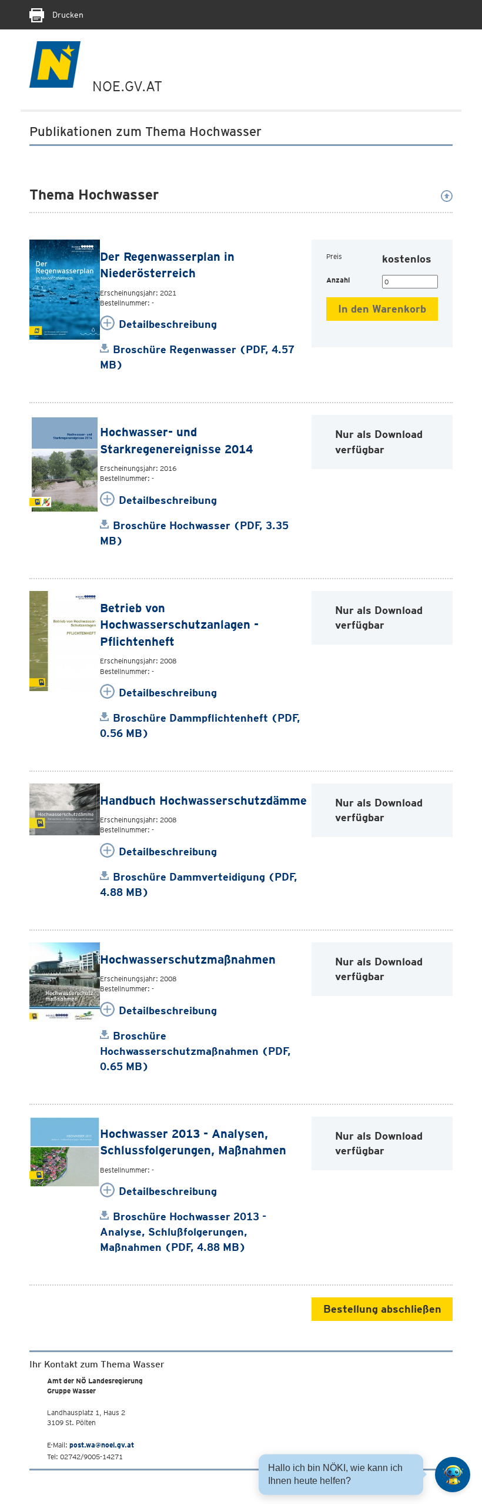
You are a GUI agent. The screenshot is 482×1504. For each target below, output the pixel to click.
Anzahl (338, 279)
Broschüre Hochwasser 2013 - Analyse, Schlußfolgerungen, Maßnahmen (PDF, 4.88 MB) (183, 1231)
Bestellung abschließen (382, 1309)
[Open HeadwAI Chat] (452, 1474)
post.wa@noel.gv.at (101, 1444)
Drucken (66, 14)
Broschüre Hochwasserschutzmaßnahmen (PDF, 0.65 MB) (195, 1051)
